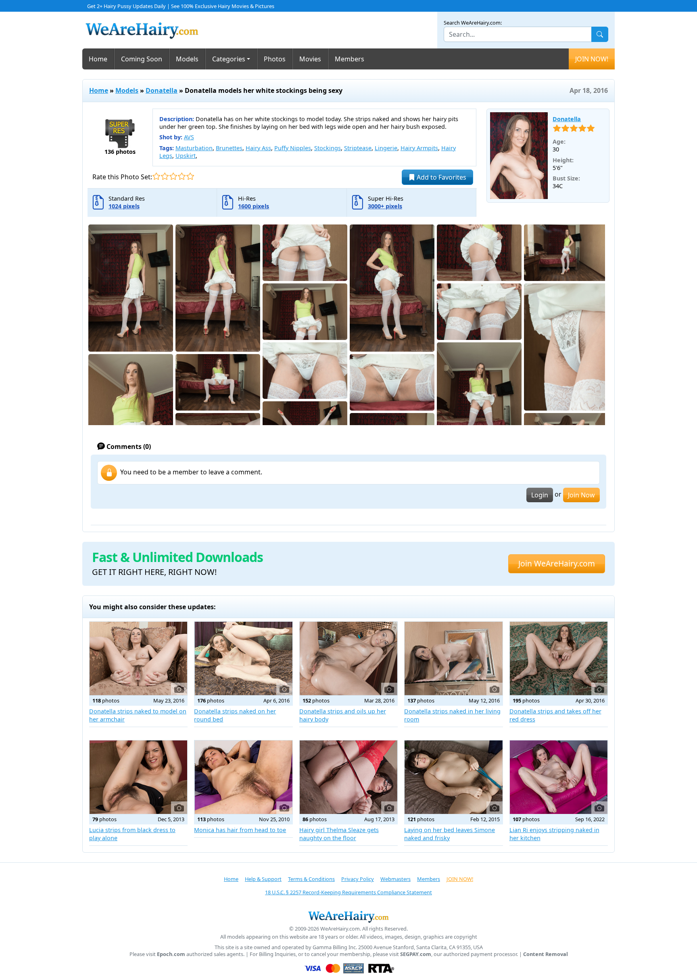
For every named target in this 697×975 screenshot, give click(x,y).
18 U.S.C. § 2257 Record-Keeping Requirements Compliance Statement (348, 892)
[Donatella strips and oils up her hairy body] (348, 658)
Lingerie (386, 148)
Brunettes (229, 148)
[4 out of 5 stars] (181, 176)
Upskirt (185, 155)
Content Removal (545, 954)
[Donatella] (519, 155)
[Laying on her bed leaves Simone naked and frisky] (453, 777)
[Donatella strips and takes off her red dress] (558, 658)
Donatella (161, 90)
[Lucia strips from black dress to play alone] (138, 777)
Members (349, 59)
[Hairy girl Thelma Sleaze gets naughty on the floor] (348, 777)
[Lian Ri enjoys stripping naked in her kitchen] (558, 777)
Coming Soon (141, 59)
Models (187, 59)
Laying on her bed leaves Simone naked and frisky (449, 834)
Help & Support (263, 879)
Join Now (581, 495)
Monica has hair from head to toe (240, 830)
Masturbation (194, 148)
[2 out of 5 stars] (165, 176)
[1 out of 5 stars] (156, 176)
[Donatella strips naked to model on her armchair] (138, 658)
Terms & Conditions (311, 879)
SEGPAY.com (415, 954)
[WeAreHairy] (348, 916)
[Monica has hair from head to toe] (243, 777)
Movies (310, 59)
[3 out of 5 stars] (173, 176)
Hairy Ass (258, 148)
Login (539, 495)
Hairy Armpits (419, 148)
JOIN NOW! (591, 59)
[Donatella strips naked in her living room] (453, 658)
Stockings (327, 148)
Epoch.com (171, 954)
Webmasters (395, 879)
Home (98, 59)
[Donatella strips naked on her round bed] (243, 658)
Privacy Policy (357, 879)
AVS (189, 137)
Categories (228, 59)
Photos (275, 59)
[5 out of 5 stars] (190, 176)
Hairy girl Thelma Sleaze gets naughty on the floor (339, 834)
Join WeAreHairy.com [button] (556, 563)
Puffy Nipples (292, 148)
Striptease (357, 148)
